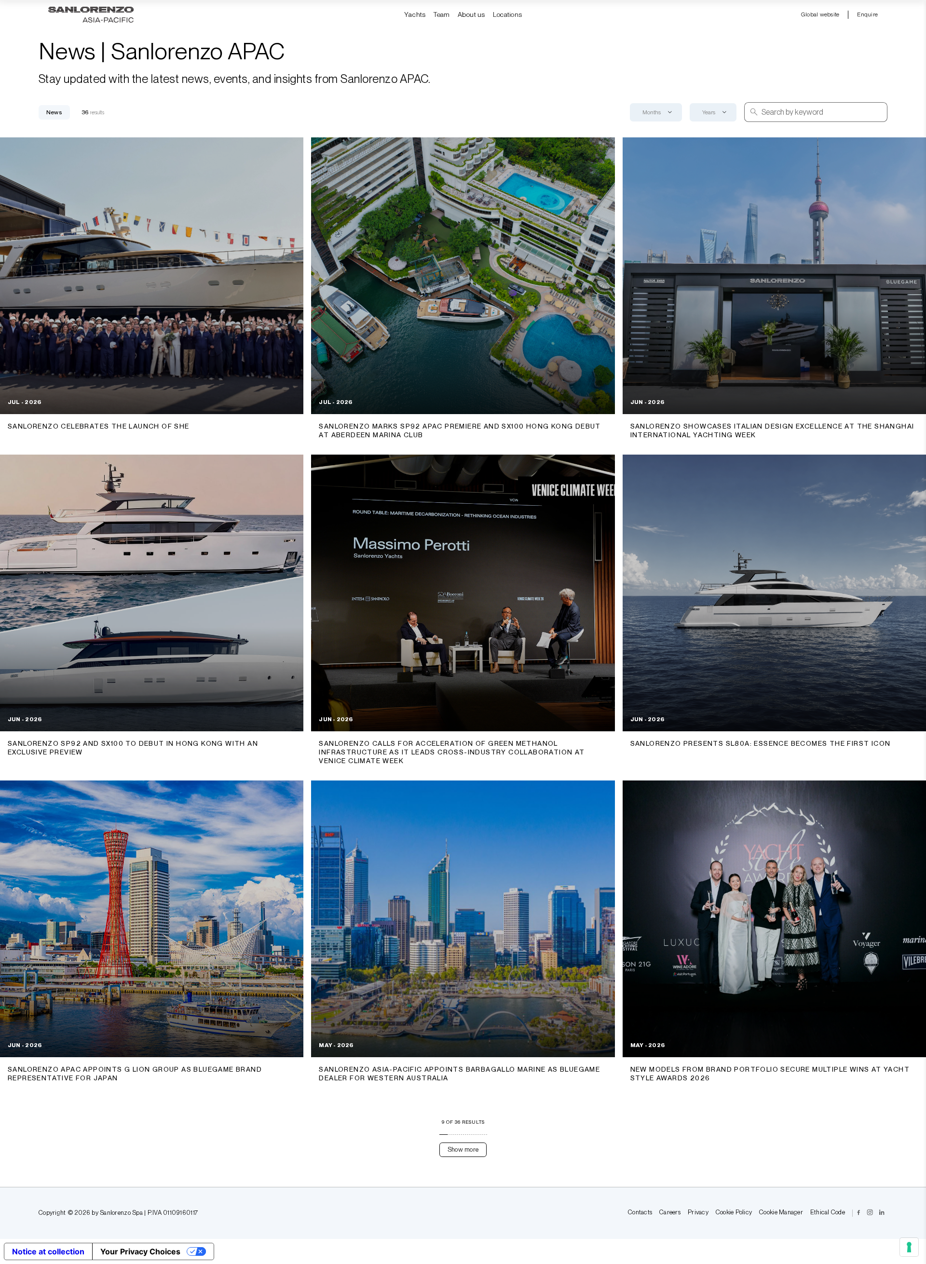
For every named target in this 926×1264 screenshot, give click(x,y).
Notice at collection (48, 1251)
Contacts (640, 1213)
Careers (670, 1213)
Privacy (698, 1213)
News (54, 112)
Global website (820, 14)
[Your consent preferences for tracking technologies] (909, 1247)
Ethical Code (827, 1213)
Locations (507, 14)
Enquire (867, 14)
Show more (463, 1149)
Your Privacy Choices (140, 1251)
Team (441, 14)
